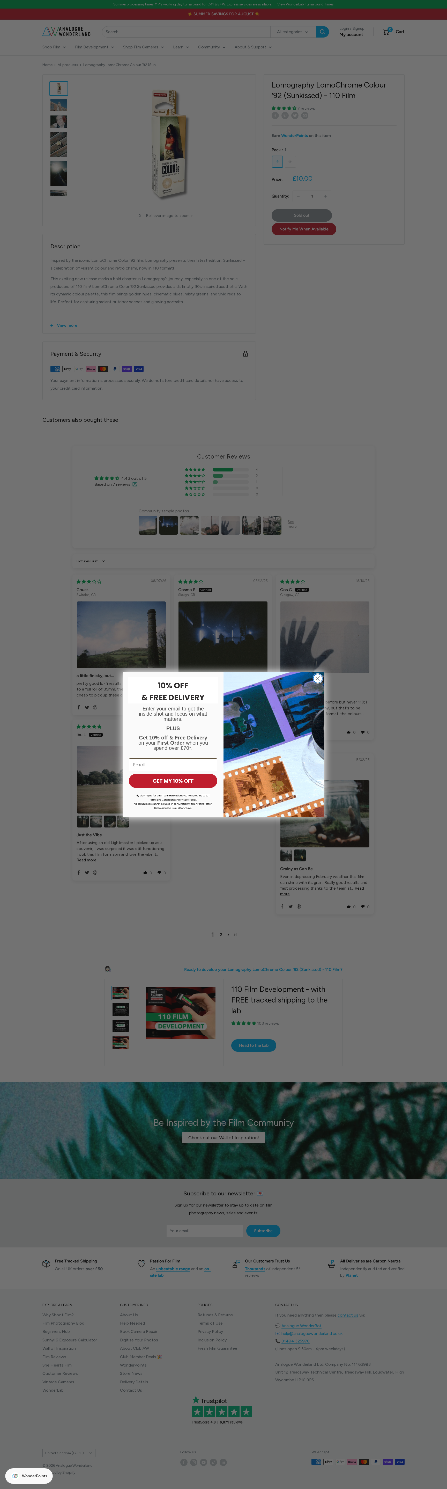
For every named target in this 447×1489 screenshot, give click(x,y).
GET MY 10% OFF (173, 781)
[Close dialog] (317, 678)
